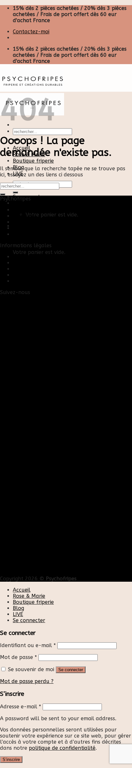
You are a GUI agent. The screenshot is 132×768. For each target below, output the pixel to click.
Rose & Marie (29, 596)
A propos (24, 228)
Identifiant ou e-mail (28, 645)
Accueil (21, 210)
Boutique (24, 216)
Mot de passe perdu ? (27, 681)
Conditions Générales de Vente (50, 275)
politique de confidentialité (62, 748)
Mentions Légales (34, 269)
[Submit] (2, 194)
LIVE (18, 614)
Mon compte (28, 263)
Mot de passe (18, 657)
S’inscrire (11, 759)
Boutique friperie (33, 161)
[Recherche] (15, 192)
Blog (18, 222)
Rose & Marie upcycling (41, 234)
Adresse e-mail (20, 707)
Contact (22, 257)
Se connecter (70, 669)
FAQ (18, 281)
